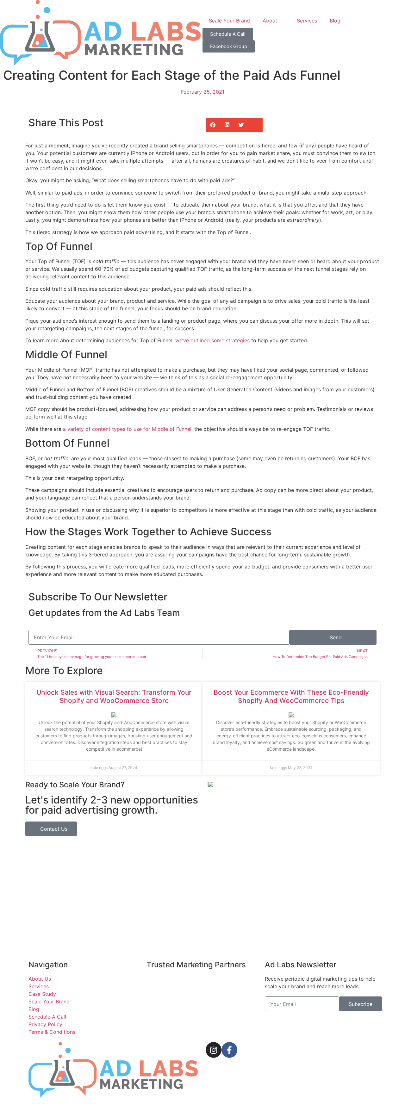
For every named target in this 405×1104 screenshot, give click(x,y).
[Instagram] (213, 1050)
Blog (335, 20)
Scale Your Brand (229, 20)
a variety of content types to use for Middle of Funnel (127, 429)
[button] (213, 125)
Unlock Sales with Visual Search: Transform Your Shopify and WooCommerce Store (113, 696)
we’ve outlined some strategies (212, 340)
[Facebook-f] (229, 1050)
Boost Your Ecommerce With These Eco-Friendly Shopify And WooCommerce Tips (291, 696)
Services (307, 20)
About (270, 20)
